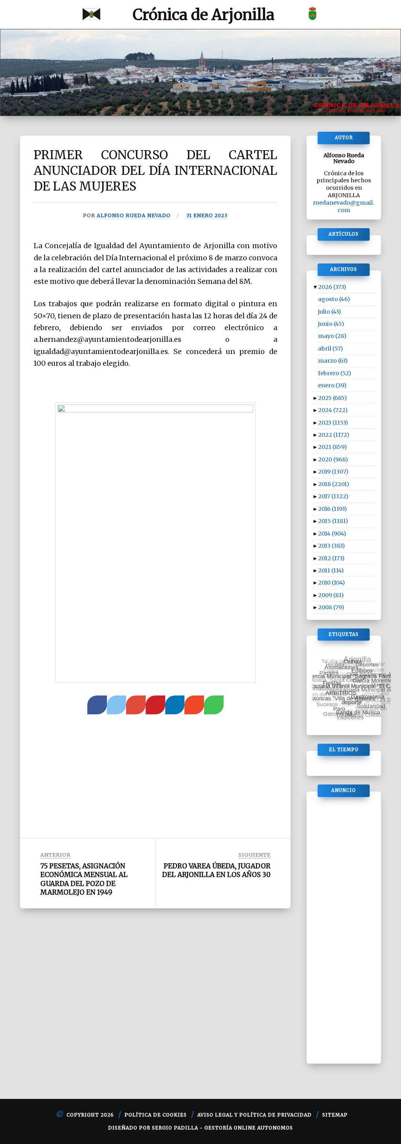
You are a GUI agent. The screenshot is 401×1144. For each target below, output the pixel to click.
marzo (333, 360)
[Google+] (136, 704)
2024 (333, 410)
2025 (332, 397)
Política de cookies (156, 1115)
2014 (332, 533)
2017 (333, 496)
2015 (333, 521)
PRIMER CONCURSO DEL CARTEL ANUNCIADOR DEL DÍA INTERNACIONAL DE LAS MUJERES (155, 170)
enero (332, 385)
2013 (331, 545)
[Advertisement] (155, 771)
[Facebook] (97, 704)
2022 (333, 434)
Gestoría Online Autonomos (248, 1128)
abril (330, 348)
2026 (332, 287)
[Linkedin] (175, 704)
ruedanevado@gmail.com (343, 206)
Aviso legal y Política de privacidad (254, 1115)
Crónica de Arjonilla (204, 14)
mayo (332, 336)
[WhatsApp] (214, 704)
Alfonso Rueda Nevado (134, 215)
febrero (334, 373)
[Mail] (194, 704)
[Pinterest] (155, 704)
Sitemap (335, 1115)
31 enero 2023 (207, 215)
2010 (331, 582)
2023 (333, 422)
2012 (331, 558)
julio (329, 311)
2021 (332, 446)
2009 (331, 595)
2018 (333, 484)
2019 (333, 471)
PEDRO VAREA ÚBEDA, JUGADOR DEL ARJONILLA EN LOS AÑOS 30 (216, 870)
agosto (334, 299)
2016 (332, 508)
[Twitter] (116, 704)
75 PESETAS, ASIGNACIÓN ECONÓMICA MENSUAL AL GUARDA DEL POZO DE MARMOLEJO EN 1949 (84, 879)
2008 (331, 607)
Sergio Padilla (175, 1128)
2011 (331, 570)
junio (331, 323)
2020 (333, 459)
